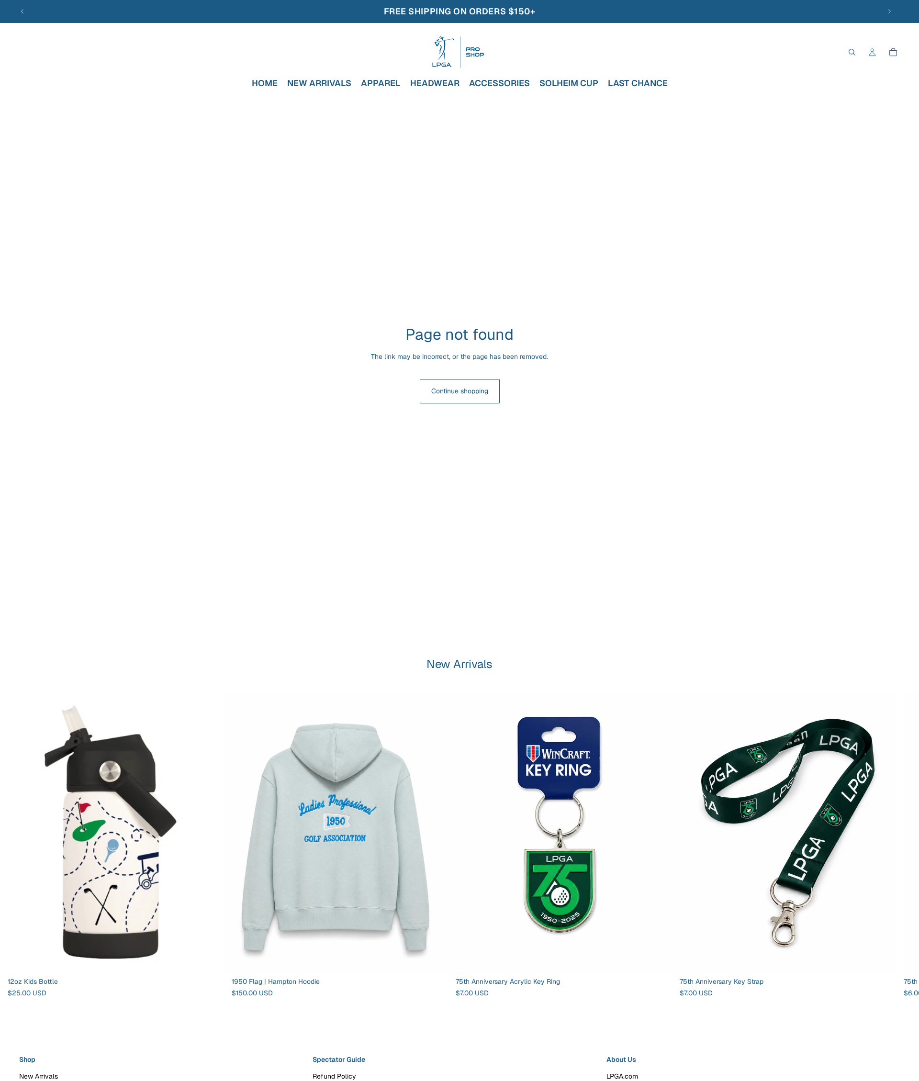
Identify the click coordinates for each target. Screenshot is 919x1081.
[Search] (852, 52)
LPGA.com (622, 1076)
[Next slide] (889, 11)
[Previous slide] (22, 11)
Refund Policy (334, 1076)
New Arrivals (38, 1076)
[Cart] (893, 52)
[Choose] (433, 958)
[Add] (209, 958)
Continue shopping (459, 391)
